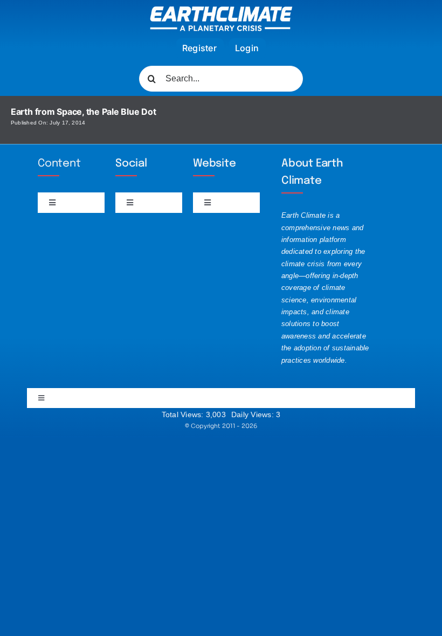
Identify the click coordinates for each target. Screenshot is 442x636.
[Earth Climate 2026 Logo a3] (221, 10)
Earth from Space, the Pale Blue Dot (83, 111)
